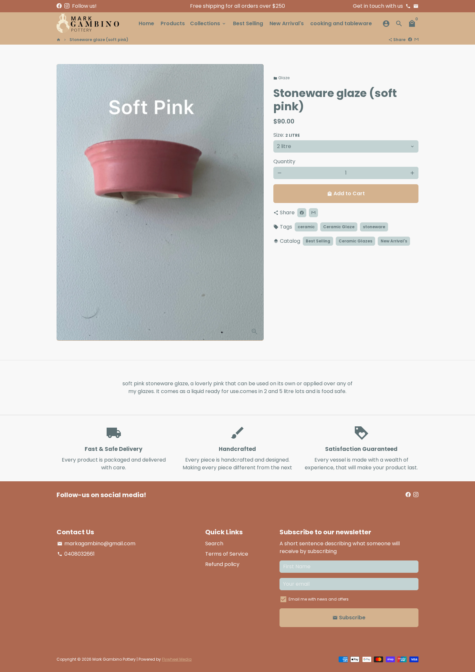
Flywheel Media (177, 659)
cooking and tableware (341, 23)
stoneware (374, 226)
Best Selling (248, 23)
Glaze (281, 77)
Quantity (284, 161)
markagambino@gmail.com (96, 543)
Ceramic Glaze (338, 226)
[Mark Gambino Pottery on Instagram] (66, 6)
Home (146, 23)
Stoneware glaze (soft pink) (98, 39)
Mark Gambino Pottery (114, 659)
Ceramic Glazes (355, 241)
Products (173, 23)
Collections (208, 23)
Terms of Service (226, 554)
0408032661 (76, 554)
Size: (286, 135)
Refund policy (222, 564)
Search (214, 543)
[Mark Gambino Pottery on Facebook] (59, 6)
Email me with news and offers (319, 599)
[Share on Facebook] (410, 39)
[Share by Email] (416, 39)
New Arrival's (286, 23)
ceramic (306, 226)
